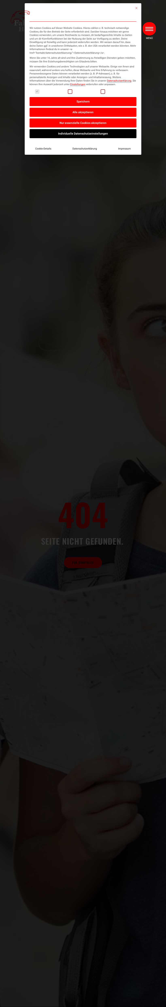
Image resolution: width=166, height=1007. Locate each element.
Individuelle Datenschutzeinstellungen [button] (83, 134)
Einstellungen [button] (77, 84)
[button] (149, 28)
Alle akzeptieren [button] (83, 112)
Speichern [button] (83, 101)
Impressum (124, 148)
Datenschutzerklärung (119, 81)
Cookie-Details (43, 148)
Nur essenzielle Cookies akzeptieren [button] (83, 123)
